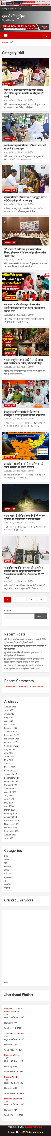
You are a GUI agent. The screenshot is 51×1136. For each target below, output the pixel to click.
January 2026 (10, 731)
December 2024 (11, 778)
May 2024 (8, 802)
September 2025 (12, 746)
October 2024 (10, 785)
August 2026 (10, 706)
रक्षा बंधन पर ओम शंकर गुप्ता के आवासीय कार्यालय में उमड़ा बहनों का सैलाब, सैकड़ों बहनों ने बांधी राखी (24, 308)
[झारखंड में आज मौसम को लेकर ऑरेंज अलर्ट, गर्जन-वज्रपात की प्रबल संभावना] (25, 446)
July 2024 (8, 795)
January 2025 (10, 774)
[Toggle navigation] (5, 35)
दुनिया (6, 870)
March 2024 (9, 810)
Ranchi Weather (11, 1011)
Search (7, 610)
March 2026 (9, 724)
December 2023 (11, 820)
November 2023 (11, 824)
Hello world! (37, 686)
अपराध (6, 859)
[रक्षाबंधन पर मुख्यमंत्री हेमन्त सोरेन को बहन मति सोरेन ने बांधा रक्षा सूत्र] (25, 127)
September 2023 (12, 831)
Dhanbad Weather (12, 1055)
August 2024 (10, 792)
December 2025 (11, 735)
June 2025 (9, 756)
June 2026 (9, 714)
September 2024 (12, 788)
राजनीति (7, 884)
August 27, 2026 (11, 367)
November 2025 (11, 738)
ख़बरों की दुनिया (13, 16)
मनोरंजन (7, 873)
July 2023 (8, 838)
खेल (5, 863)
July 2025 (8, 753)
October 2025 (10, 742)
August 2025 (10, 749)
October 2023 (10, 827)
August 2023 (10, 834)
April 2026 (8, 721)
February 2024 (10, 813)
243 (31, 599)
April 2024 (8, 806)
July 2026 (8, 710)
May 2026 (8, 717)
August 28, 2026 (11, 100)
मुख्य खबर (8, 877)
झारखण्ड (7, 83)
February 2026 (10, 728)
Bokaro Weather (11, 1077)
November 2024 (11, 781)
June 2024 (9, 799)
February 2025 (10, 770)
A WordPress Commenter (16, 686)
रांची (14, 83)
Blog (6, 856)
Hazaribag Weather (13, 1098)
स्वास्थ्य (7, 888)
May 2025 (8, 760)
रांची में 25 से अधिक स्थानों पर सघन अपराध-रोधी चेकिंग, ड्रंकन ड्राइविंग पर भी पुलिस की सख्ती (24, 93)
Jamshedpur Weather (14, 1033)
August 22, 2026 (11, 523)
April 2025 (8, 763)
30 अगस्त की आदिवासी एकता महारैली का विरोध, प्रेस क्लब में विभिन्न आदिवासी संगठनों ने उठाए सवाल (25, 252)
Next (42, 599)
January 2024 (10, 817)
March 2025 (9, 767)
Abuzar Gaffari (27, 100)
